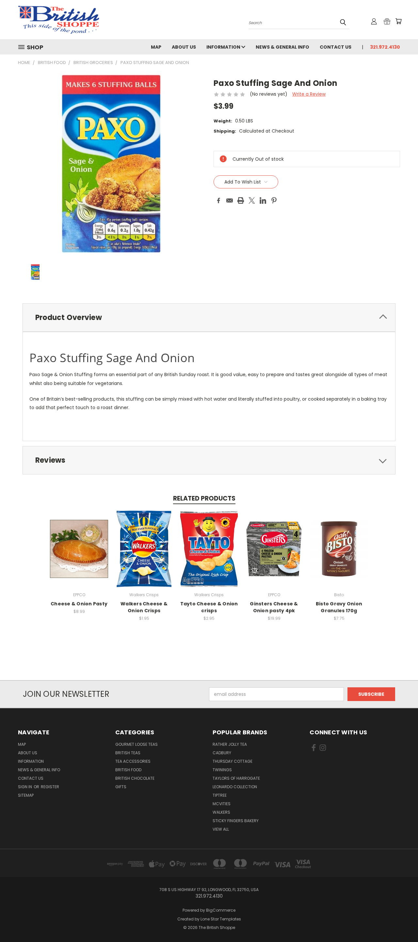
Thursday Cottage (232, 761)
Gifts (120, 787)
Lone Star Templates (221, 919)
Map (156, 47)
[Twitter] (252, 200)
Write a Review (309, 94)
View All (221, 829)
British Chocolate (134, 778)
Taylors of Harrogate (236, 778)
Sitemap (26, 795)
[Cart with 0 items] (398, 21)
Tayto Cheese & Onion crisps (209, 607)
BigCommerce (220, 910)
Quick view (79, 548)
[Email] (229, 200)
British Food (128, 770)
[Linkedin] (263, 200)
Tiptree (220, 795)
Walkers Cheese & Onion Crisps (144, 607)
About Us (184, 47)
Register (50, 787)
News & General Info (282, 47)
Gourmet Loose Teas (136, 744)
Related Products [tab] (204, 498)
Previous (401, 922)
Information (223, 47)
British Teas (127, 753)
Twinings (222, 770)
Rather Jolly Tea (230, 744)
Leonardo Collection (235, 787)
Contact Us (335, 47)
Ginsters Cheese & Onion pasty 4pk (274, 607)
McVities (222, 803)
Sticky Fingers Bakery (236, 820)
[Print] (240, 200)
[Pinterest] (274, 200)
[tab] (209, 317)
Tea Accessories (133, 761)
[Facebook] (218, 200)
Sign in (25, 787)
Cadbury (222, 753)
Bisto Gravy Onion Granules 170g (339, 607)
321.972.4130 (385, 47)
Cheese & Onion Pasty (79, 603)
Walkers (221, 812)
